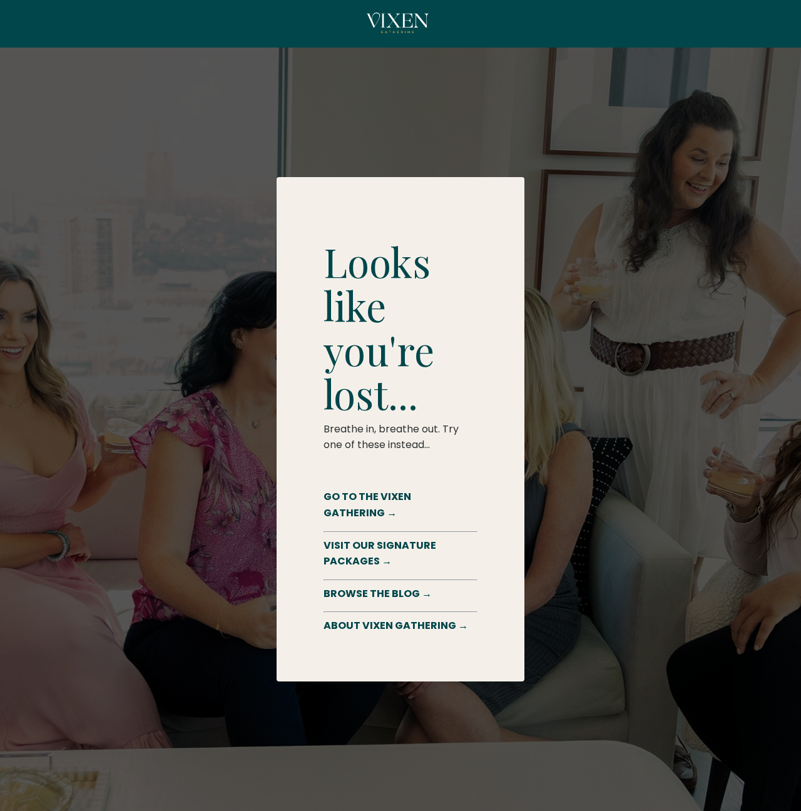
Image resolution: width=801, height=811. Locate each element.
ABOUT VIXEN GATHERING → (396, 625)
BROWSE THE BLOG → (378, 593)
